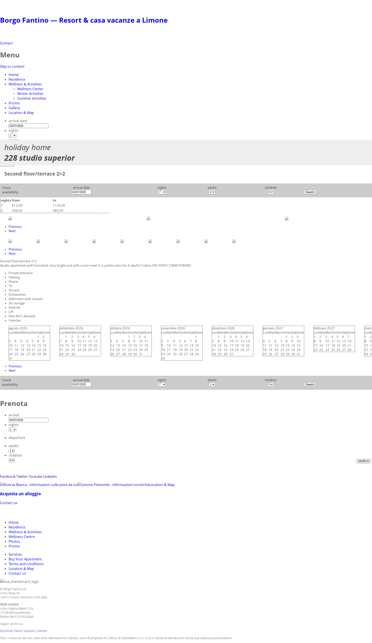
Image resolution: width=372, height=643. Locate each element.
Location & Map (21, 112)
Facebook (8, 476)
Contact (6, 43)
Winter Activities (30, 93)
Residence (17, 79)
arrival (14, 415)
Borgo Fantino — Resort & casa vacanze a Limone (84, 20)
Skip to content (12, 66)
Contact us (8, 502)
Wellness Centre (22, 536)
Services (15, 554)
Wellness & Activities (25, 84)
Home (14, 74)
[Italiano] (12, 512)
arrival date (18, 120)
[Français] (27, 512)
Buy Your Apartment (25, 559)
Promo (14, 103)
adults (14, 445)
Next (12, 231)
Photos (14, 541)
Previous (15, 226)
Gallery (14, 107)
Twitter (22, 476)
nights (14, 130)
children (15, 455)
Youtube (35, 476)
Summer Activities (31, 98)
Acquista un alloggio (20, 493)
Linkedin (50, 476)
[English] (19, 512)
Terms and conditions (26, 563)
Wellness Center (30, 88)
